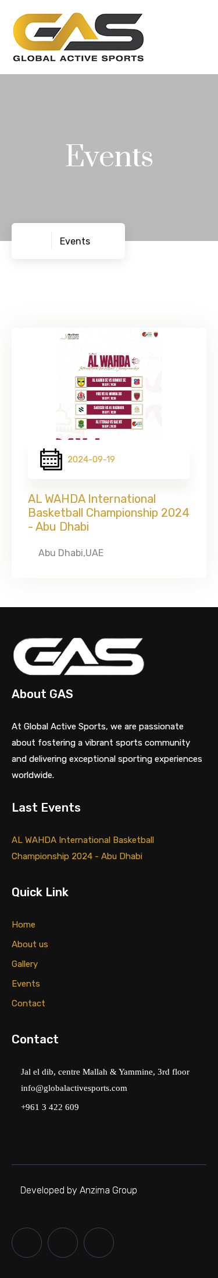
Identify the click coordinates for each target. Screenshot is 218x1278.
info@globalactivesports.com (73, 1088)
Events (26, 983)
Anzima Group (107, 1190)
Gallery (25, 964)
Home (23, 924)
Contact (28, 1003)
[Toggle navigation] (198, 39)
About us (30, 944)
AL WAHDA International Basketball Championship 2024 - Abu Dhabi (109, 513)
